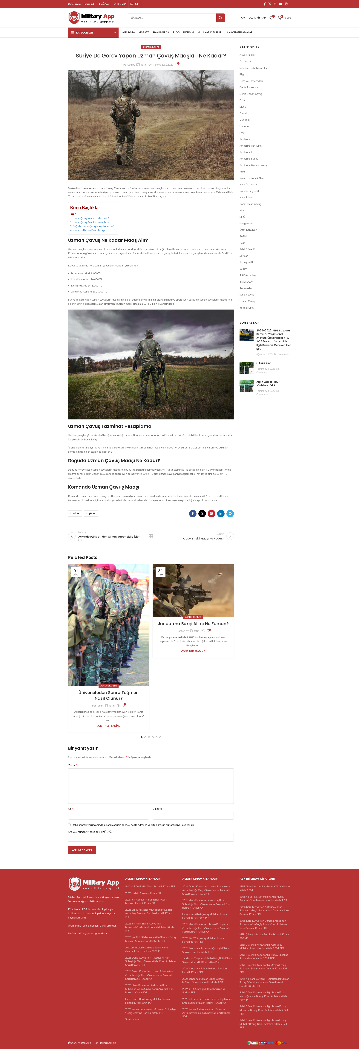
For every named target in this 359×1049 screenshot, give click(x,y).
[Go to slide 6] (160, 737)
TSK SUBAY (247, 281)
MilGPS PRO (263, 363)
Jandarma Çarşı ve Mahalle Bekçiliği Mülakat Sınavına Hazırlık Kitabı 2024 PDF (207, 960)
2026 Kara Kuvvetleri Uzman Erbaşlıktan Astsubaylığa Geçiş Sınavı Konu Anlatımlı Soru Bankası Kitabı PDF (263, 924)
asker (76, 513)
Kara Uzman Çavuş (250, 203)
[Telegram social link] (230, 513)
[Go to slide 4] (153, 737)
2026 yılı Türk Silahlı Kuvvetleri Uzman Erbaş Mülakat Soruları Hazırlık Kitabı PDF (150, 939)
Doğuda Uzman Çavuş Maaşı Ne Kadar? (93, 226)
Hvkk (242, 132)
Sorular (244, 255)
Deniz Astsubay (249, 87)
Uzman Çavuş (247, 301)
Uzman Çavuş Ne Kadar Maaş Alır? (91, 218)
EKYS (243, 106)
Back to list (150, 536)
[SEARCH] (220, 17)
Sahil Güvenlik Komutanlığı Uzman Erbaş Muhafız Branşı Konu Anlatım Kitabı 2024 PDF (263, 1023)
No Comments (281, 354)
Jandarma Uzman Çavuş (253, 164)
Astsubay (245, 61)
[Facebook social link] (265, 4)
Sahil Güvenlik (248, 249)
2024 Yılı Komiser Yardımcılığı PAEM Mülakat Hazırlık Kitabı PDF (146, 901)
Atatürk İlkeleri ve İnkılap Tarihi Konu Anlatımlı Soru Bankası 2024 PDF (146, 949)
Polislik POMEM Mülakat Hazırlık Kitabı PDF (150, 886)
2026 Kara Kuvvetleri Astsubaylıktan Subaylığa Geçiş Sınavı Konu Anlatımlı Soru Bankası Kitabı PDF (264, 910)
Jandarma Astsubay (251, 145)
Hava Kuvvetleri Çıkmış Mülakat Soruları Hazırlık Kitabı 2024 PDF (148, 1000)
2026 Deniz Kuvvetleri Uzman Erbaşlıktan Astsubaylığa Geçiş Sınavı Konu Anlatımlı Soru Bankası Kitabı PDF (149, 975)
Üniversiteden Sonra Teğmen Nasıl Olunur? (108, 695)
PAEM (243, 236)
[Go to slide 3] (149, 737)
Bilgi (242, 74)
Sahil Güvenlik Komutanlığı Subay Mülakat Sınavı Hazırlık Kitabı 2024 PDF (264, 956)
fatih (144, 64)
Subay (243, 268)
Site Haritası (132, 1019)
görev (92, 513)
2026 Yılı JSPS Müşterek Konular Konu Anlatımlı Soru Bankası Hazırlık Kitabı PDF (263, 898)
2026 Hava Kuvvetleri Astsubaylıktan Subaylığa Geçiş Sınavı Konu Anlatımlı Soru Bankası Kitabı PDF (149, 989)
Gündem (245, 119)
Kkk (242, 210)
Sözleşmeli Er (247, 262)
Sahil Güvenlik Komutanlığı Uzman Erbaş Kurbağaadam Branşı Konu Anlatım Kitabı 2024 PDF (263, 996)
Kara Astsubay (248, 184)
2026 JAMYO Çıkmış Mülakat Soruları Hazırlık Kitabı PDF (203, 939)
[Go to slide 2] (145, 737)
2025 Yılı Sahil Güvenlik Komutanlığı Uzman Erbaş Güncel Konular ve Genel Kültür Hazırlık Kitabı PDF (264, 982)
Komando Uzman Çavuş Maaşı (89, 230)
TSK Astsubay (248, 275)
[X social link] (269, 4)
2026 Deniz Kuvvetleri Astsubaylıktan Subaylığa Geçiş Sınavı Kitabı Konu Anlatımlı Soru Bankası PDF (150, 961)
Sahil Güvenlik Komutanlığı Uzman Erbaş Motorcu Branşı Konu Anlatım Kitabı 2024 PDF (264, 1010)
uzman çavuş (247, 294)
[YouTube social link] (280, 4)
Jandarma (245, 139)
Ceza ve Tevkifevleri (251, 80)
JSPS (242, 171)
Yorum (72, 765)
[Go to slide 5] (156, 737)
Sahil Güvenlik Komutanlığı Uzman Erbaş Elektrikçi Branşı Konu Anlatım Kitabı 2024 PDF (264, 968)
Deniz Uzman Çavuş (251, 93)
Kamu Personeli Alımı (252, 178)
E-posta (158, 808)
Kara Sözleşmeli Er (250, 190)
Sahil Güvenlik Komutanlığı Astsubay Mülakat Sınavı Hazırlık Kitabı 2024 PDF (262, 946)
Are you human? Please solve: (85, 831)
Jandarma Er (247, 152)
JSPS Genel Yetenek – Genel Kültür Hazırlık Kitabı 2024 (265, 888)
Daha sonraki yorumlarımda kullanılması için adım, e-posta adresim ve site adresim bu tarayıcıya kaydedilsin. (133, 824)
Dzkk (242, 100)
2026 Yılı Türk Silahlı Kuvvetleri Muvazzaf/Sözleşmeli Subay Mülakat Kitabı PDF (149, 927)
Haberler (245, 126)
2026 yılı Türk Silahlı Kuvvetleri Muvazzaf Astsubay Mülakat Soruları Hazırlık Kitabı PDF (148, 913)
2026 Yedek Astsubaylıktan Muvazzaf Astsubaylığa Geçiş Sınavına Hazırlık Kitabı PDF (206, 1013)
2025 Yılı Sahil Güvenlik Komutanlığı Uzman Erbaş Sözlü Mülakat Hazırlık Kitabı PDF (207, 1000)
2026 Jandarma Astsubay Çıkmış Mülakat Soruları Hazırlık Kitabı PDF (206, 950)
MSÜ (242, 216)
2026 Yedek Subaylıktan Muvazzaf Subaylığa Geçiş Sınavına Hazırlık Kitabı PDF (150, 1011)
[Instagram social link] (274, 4)
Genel (243, 113)
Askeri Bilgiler (151, 47)
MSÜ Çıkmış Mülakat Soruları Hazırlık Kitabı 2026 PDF (264, 936)
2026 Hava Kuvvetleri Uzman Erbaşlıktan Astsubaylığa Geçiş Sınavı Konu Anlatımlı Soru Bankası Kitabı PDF (206, 928)
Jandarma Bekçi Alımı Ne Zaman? (193, 624)
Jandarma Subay (249, 158)
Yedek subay (247, 307)
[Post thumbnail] (247, 342)
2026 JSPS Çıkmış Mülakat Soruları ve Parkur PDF (203, 990)
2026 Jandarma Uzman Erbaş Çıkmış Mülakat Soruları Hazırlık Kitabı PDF (203, 980)
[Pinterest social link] (286, 4)
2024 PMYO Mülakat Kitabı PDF (143, 893)
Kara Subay (246, 197)
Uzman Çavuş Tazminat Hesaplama (91, 222)
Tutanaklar (246, 288)
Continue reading (108, 725)
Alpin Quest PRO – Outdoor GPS (268, 383)
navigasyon (246, 223)
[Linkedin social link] (221, 513)
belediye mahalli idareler (253, 67)
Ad (70, 808)
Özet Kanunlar (248, 229)
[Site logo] (91, 17)
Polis (242, 242)
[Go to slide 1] (141, 737)
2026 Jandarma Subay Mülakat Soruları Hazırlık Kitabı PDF (204, 970)
